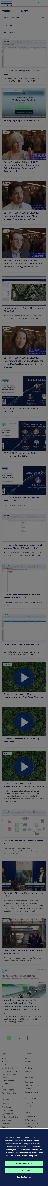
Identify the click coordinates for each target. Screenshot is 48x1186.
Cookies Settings (24, 1177)
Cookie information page (26, 1155)
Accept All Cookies (24, 1163)
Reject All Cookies (24, 1170)
